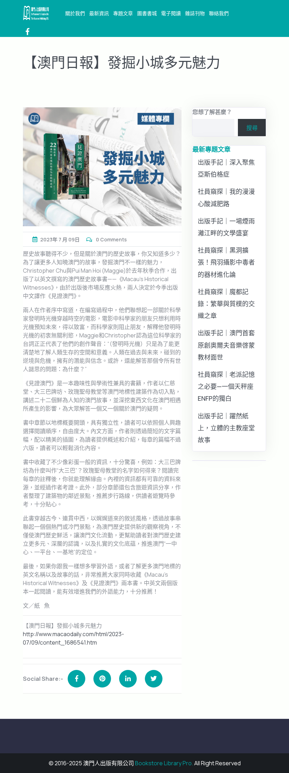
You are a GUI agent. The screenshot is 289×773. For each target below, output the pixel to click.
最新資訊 (99, 13)
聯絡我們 (219, 13)
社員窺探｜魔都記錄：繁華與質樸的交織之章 (226, 303)
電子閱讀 (171, 13)
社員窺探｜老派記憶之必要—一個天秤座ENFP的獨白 (226, 386)
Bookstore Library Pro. (164, 763)
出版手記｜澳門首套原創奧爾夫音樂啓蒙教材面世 (226, 345)
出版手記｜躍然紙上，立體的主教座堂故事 (226, 428)
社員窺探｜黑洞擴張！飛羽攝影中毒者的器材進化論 (226, 262)
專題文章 (123, 13)
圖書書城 (147, 13)
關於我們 (75, 13)
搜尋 (252, 128)
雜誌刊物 (195, 13)
